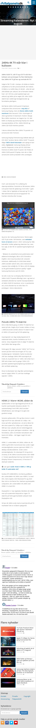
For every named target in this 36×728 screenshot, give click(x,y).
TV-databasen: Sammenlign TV (18, 15)
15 (19, 68)
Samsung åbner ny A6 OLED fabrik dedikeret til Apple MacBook (25, 681)
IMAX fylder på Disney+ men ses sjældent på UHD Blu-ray (25, 660)
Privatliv (15, 696)
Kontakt (3, 696)
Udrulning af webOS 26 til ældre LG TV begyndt (25, 649)
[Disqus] (18, 589)
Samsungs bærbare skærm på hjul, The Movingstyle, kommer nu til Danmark (26, 670)
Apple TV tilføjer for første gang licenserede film (25, 639)
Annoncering (5, 699)
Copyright (27, 696)
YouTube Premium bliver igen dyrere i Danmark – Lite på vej (25, 629)
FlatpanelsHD (17, 699)
